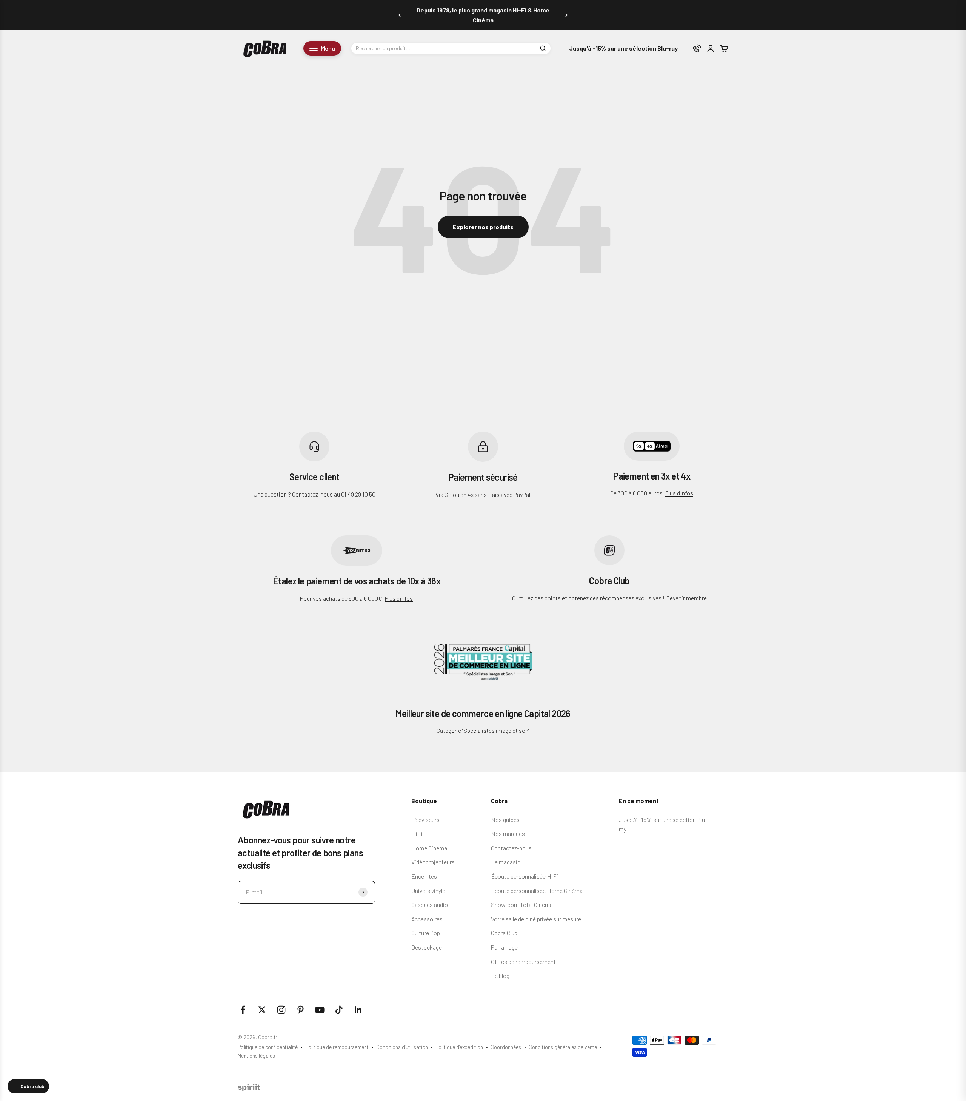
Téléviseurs (425, 819)
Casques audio (429, 904)
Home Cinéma (429, 847)
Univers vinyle (428, 890)
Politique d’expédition (459, 1047)
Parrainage (504, 947)
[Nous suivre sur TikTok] (339, 1010)
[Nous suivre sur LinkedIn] (358, 1010)
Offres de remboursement (523, 961)
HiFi (417, 833)
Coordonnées (506, 1047)
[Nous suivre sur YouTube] (320, 1010)
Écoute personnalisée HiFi (524, 876)
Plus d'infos (679, 493)
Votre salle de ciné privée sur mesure (536, 918)
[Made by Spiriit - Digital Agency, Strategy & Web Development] (249, 1088)
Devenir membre (686, 597)
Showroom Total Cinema (522, 904)
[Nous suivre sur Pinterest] (300, 1010)
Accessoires (427, 918)
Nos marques (508, 833)
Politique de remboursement (337, 1047)
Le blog (500, 975)
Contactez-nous (511, 847)
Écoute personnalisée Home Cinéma (537, 890)
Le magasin (505, 861)
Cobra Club (504, 932)
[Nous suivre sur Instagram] (281, 1010)
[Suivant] (566, 15)
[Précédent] (399, 15)
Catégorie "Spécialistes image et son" (483, 730)
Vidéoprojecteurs (433, 861)
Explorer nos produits (483, 226)
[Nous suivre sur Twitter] (262, 1010)
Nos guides (505, 819)
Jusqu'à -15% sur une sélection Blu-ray (623, 48)
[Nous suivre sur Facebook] (243, 1010)
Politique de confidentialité (268, 1047)
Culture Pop (425, 932)
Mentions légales (256, 1055)
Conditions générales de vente (563, 1047)
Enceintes (424, 876)
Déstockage (426, 947)
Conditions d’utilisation (402, 1047)
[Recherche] (542, 48)
